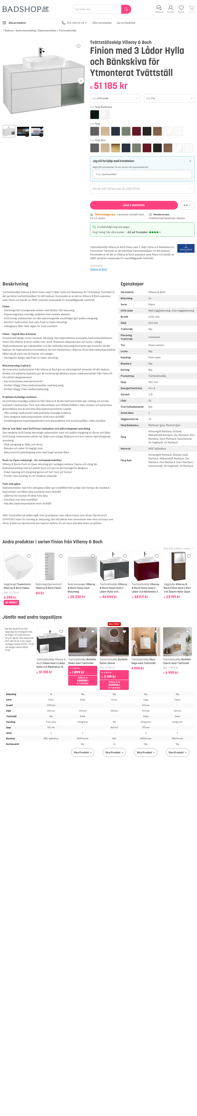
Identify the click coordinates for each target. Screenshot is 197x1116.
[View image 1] (9, 131)
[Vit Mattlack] (178, 131)
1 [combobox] (186, 205)
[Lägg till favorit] (78, 46)
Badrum (9, 30)
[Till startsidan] (25, 9)
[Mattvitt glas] (105, 114)
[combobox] (115, 98)
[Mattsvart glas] (94, 114)
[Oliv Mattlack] (126, 131)
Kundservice (159, 12)
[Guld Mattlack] (115, 148)
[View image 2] (23, 131)
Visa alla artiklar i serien (176, 548)
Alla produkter (17, 22)
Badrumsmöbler (47, 30)
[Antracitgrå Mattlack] (94, 131)
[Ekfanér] (105, 131)
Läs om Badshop (126, 22)
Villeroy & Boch (98, 269)
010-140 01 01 (75, 22)
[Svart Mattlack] (147, 131)
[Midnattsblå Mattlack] (115, 131)
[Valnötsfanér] (157, 131)
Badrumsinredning (26, 30)
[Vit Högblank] (168, 131)
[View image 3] (37, 131)
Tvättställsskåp (67, 30)
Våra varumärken (102, 22)
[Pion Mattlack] (136, 131)
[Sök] (126, 9)
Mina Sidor (170, 12)
